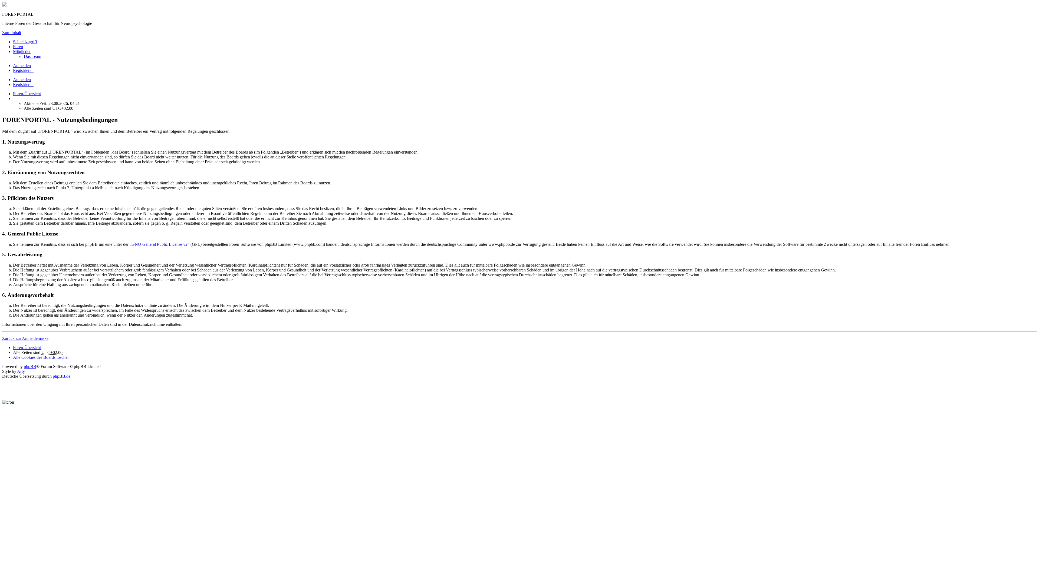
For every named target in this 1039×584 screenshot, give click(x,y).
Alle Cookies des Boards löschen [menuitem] (41, 357)
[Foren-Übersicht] (4, 5)
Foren (18, 46)
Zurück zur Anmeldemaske (25, 338)
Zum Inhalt (11, 32)
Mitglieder (22, 51)
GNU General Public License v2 (159, 244)
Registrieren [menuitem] (23, 70)
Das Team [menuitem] (32, 56)
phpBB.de (61, 376)
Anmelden (22, 79)
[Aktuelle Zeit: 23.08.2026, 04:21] (14, 98)
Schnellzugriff (25, 41)
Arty (21, 371)
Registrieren (23, 84)
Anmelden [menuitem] (22, 65)
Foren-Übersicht (27, 347)
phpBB (30, 366)
